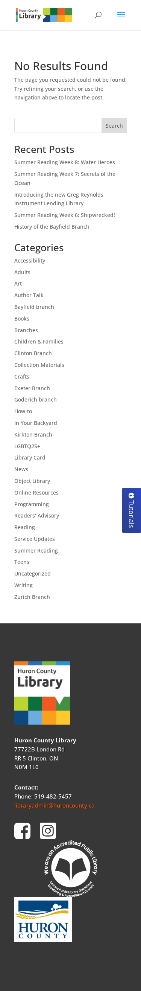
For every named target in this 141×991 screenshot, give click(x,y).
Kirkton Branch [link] (33, 434)
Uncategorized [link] (32, 573)
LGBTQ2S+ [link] (27, 446)
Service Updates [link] (34, 538)
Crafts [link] (21, 376)
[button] (121, 19)
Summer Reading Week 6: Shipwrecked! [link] (64, 214)
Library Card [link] (29, 457)
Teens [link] (21, 561)
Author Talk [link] (29, 295)
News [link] (21, 469)
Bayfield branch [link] (34, 306)
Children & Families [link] (39, 341)
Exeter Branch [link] (32, 388)
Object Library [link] (32, 480)
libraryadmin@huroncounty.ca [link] (54, 805)
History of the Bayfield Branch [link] (51, 226)
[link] (44, 14)
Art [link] (18, 283)
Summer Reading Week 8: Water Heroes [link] (64, 162)
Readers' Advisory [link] (36, 515)
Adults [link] (22, 272)
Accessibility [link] (29, 260)
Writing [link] (23, 585)
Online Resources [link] (36, 492)
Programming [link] (31, 504)
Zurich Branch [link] (32, 596)
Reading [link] (24, 527)
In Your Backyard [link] (35, 422)
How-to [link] (23, 411)
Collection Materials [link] (39, 364)
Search (114, 125)
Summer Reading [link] (36, 550)
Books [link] (21, 318)
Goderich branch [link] (35, 399)
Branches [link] (26, 330)
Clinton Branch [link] (33, 353)
